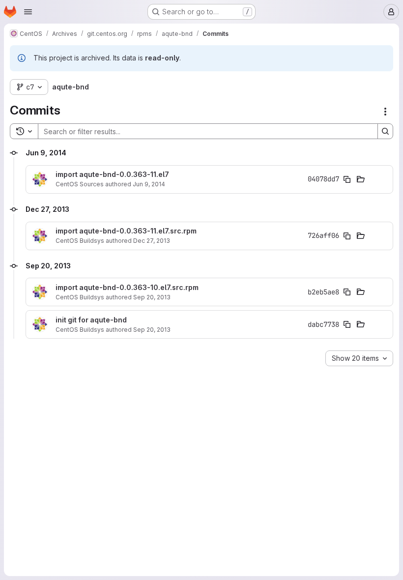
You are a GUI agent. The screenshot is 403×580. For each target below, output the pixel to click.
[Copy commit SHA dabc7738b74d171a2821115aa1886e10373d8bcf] (347, 324)
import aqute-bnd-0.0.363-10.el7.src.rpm (127, 287)
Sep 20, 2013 (152, 297)
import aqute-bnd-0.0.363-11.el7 (112, 174)
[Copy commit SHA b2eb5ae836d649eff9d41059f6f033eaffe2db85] (347, 292)
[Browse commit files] (361, 179)
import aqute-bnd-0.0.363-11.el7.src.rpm (126, 231)
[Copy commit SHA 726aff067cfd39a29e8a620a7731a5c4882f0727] (347, 236)
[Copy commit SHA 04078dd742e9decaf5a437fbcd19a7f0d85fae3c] (347, 179)
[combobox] (359, 358)
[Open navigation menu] (28, 12)
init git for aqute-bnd (91, 320)
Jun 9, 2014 (149, 184)
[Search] (385, 131)
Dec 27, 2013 (151, 240)
